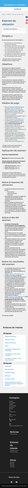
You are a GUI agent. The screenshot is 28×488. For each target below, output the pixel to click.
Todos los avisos (13, 434)
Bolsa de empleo (9, 369)
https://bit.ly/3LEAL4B (16, 108)
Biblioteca (7, 375)
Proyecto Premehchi (10, 342)
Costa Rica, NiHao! (10, 379)
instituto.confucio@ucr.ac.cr (16, 274)
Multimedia (8, 366)
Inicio (3, 14)
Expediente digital (10, 372)
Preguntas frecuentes (10, 336)
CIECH (6, 346)
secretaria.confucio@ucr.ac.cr (16, 119)
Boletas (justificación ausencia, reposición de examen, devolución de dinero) (14, 383)
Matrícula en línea (9, 339)
